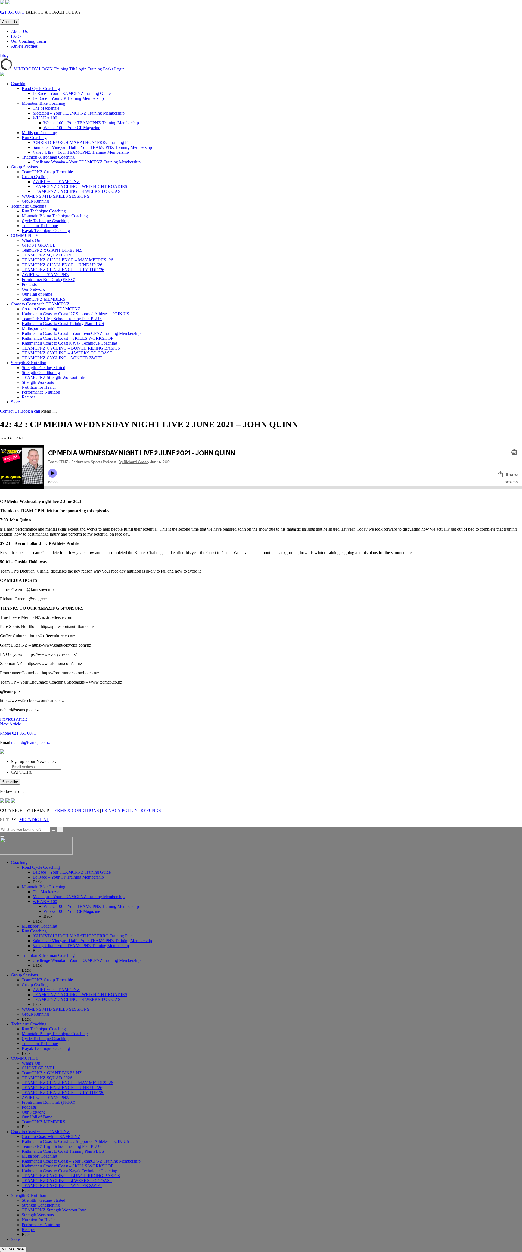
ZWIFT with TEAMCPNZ (56, 181)
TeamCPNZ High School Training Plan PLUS (62, 318)
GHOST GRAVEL (38, 245)
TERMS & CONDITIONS (75, 810)
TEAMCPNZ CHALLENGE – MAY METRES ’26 (67, 260)
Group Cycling (35, 176)
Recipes (28, 397)
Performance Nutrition (41, 392)
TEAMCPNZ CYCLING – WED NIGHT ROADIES (80, 186)
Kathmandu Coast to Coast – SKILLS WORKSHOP (67, 338)
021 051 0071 (12, 12)
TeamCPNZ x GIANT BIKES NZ (52, 250)
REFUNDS (151, 810)
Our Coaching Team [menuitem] (28, 41)
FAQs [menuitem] (16, 36)
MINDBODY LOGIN (33, 69)
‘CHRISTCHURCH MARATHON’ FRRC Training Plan (83, 142)
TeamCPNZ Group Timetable (47, 171)
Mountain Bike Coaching (43, 103)
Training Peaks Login (106, 69)
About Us (9, 22)
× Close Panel (13, 1249)
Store (15, 402)
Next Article (10, 724)
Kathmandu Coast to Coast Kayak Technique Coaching (69, 343)
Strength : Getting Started (43, 367)
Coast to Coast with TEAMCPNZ (40, 304)
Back (37, 882)
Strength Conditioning (41, 372)
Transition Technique (40, 225)
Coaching (19, 83)
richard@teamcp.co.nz (30, 742)
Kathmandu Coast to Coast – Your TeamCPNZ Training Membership (81, 333)
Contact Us (9, 411)
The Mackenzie (46, 108)
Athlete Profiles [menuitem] (24, 46)
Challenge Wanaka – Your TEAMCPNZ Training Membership (87, 162)
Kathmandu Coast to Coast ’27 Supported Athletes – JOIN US (75, 313)
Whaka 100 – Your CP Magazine (72, 127)
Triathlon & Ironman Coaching (48, 157)
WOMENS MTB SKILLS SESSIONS (55, 196)
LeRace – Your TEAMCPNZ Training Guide (72, 93)
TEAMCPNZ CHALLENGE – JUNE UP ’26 (62, 264)
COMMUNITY (25, 235)
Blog (4, 55)
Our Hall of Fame (37, 294)
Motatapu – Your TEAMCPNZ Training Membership (79, 113)
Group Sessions (24, 167)
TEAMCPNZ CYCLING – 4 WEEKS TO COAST (78, 191)
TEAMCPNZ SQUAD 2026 (47, 255)
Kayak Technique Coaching (46, 230)
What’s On (31, 240)
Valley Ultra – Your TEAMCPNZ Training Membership (81, 152)
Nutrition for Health (39, 387)
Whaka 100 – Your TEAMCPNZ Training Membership (91, 122)
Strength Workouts (38, 382)
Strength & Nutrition (28, 362)
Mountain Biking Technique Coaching (55, 216)
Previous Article (13, 719)
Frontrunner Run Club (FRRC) (48, 279)
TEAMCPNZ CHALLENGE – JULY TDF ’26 (63, 269)
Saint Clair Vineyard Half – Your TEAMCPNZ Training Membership (92, 147)
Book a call (30, 411)
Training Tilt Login (70, 69)
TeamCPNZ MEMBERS (43, 299)
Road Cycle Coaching (41, 88)
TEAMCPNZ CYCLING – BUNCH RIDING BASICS (71, 348)
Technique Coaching (28, 206)
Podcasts (29, 284)
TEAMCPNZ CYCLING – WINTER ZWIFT (62, 357)
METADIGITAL (34, 819)
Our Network (33, 289)
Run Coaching (34, 137)
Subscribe (10, 782)
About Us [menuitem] (19, 31)
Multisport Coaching (39, 132)
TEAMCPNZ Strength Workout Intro (54, 377)
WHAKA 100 (45, 118)
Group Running (35, 201)
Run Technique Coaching (44, 211)
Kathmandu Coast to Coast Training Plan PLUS (63, 323)
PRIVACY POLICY (120, 810)
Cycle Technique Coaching (45, 220)
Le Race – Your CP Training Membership (68, 98)
